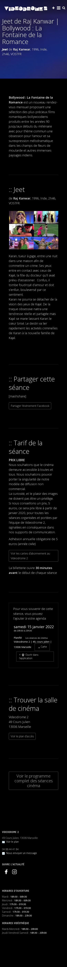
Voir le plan (12, 841)
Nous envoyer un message (21, 853)
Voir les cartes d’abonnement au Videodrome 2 (30, 556)
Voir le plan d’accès (22, 736)
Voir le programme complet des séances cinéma (33, 780)
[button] (21, 217)
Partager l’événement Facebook (30, 406)
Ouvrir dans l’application (28, 656)
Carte (44, 646)
